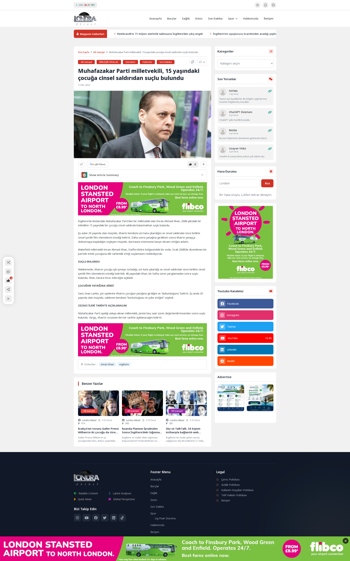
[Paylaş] (81, 164)
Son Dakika (215, 18)
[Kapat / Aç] (8, 298)
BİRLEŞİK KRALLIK (108, 62)
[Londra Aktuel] (85, 18)
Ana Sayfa (83, 52)
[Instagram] (77, 518)
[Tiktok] (122, 518)
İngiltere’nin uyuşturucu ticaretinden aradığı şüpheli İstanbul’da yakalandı (259, 34)
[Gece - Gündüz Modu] (257, 7)
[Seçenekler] (203, 164)
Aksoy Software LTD (205, 556)
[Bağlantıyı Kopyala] (192, 61)
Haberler (147, 62)
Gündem (130, 62)
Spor (231, 18)
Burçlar (171, 18)
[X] (104, 518)
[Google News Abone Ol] (97, 164)
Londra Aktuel (89, 420)
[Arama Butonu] (273, 5)
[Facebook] (96, 518)
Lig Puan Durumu (165, 518)
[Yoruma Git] (270, 91)
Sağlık (186, 18)
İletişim (268, 18)
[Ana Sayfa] (8, 271)
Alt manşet (99, 52)
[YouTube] (86, 518)
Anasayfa (155, 18)
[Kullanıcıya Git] (222, 92)
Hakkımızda (250, 18)
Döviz (199, 18)
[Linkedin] (113, 518)
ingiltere (124, 364)
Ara (267, 183)
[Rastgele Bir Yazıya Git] (8, 262)
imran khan (107, 364)
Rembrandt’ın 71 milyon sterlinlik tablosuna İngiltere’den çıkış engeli (160, 34)
